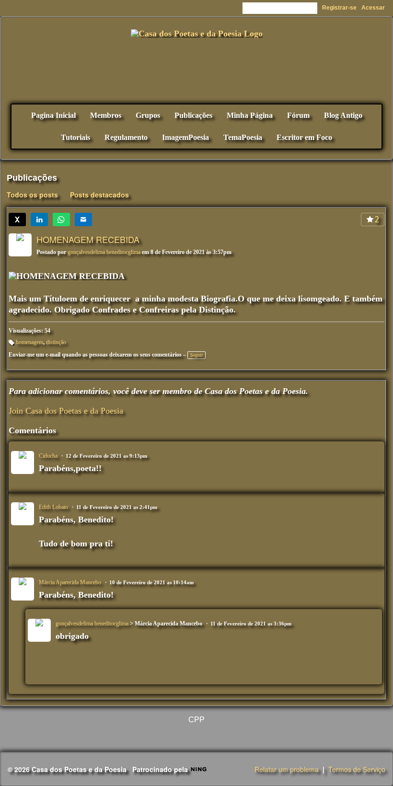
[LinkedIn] (39, 219)
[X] (17, 219)
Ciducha (48, 455)
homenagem (29, 342)
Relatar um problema (286, 769)
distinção (56, 342)
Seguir (196, 355)
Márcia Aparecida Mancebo (70, 582)
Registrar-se (339, 7)
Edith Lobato (53, 507)
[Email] (83, 219)
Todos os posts (32, 194)
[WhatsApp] (61, 219)
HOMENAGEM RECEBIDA (87, 239)
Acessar (373, 7)
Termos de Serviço (356, 769)
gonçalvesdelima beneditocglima (104, 252)
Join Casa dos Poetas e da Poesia (66, 411)
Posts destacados (99, 194)
